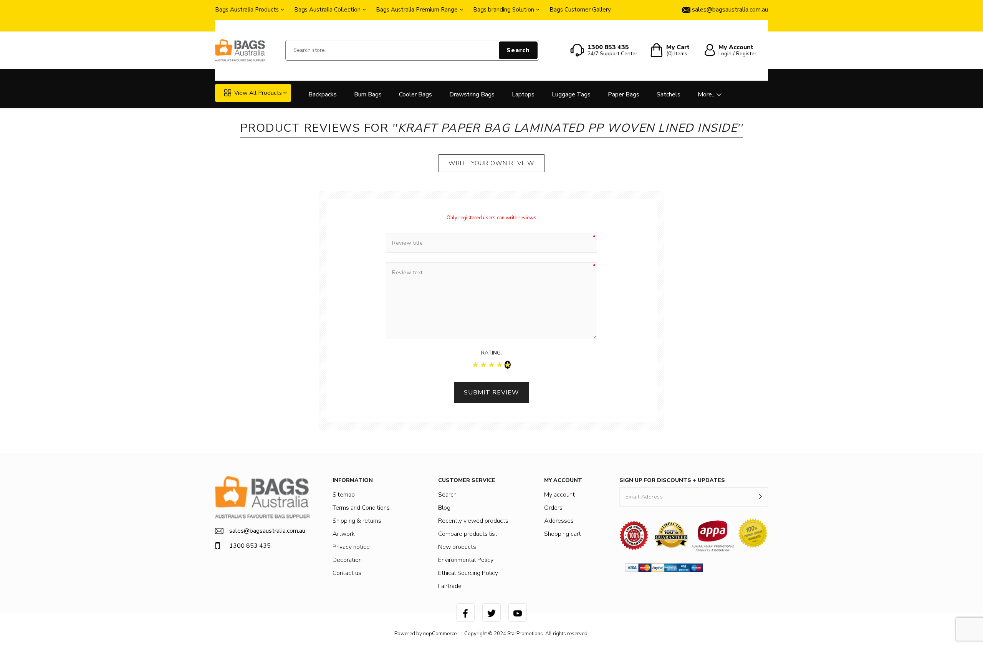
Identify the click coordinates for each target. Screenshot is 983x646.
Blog (444, 508)
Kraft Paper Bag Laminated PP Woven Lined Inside (568, 128)
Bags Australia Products (247, 9)
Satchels (668, 94)
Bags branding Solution (503, 9)
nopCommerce (440, 633)
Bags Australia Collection (327, 9)
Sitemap (344, 494)
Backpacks (322, 94)
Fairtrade (450, 586)
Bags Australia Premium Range (417, 9)
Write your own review (491, 163)
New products (457, 547)
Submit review (491, 392)
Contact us (347, 573)
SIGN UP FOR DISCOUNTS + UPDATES (672, 480)
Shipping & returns (357, 521)
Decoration (347, 560)
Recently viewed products (473, 521)
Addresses (559, 521)
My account (559, 494)
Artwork (344, 534)
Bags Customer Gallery (580, 9)
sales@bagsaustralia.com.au (267, 531)
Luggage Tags (571, 94)
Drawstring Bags (472, 94)
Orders (553, 508)
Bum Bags (368, 94)
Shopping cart (562, 534)
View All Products (258, 93)
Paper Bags (623, 94)
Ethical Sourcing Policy (468, 573)
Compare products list (467, 534)
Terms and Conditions (361, 508)
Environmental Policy (465, 560)
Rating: (491, 352)
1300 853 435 (250, 546)
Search (518, 50)
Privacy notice (351, 547)
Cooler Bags (415, 94)
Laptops (523, 94)
